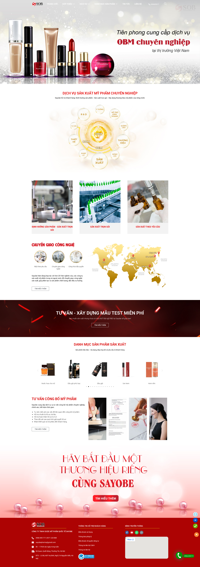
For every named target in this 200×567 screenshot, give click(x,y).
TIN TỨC (126, 4)
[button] (37, 370)
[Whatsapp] (137, 532)
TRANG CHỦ (52, 4)
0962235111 (189, 556)
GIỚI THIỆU (67, 4)
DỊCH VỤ (83, 4)
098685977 (155, 4)
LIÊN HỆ (138, 4)
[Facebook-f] (127, 532)
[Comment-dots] (141, 532)
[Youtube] (132, 532)
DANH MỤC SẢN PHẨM (105, 4)
